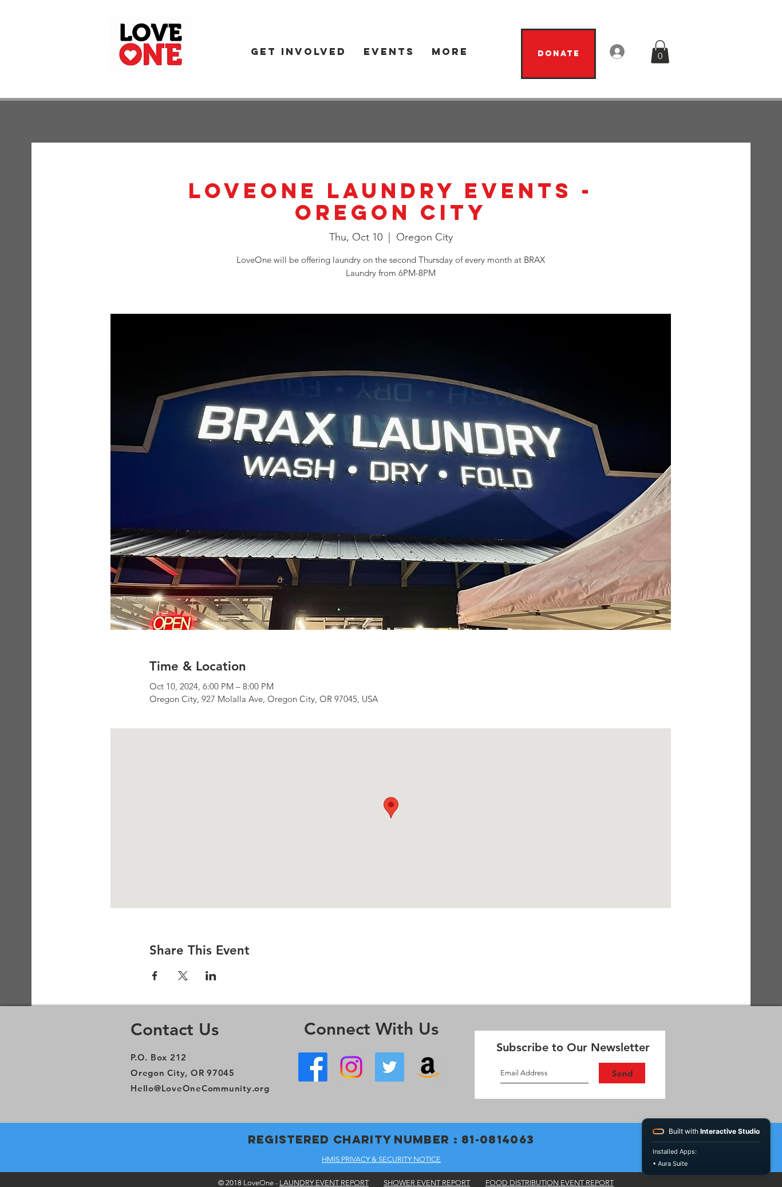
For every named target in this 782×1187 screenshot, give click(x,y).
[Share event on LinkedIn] (211, 975)
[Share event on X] (182, 975)
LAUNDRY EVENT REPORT (324, 1182)
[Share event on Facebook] (154, 975)
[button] (298, 52)
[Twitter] (389, 1067)
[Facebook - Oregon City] (312, 1067)
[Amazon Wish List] (428, 1067)
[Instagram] (351, 1067)
